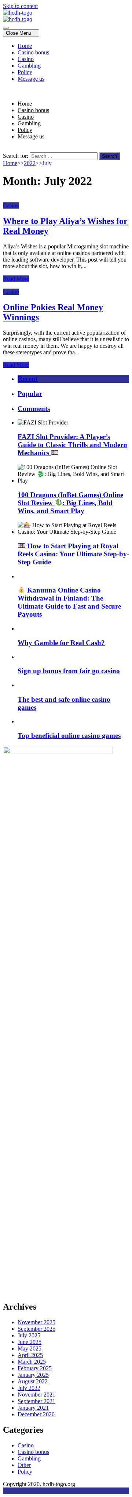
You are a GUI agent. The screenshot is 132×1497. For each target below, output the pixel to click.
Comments (34, 408)
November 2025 (36, 1322)
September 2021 (36, 1401)
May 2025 (29, 1348)
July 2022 (29, 1388)
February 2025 (35, 1368)
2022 (30, 163)
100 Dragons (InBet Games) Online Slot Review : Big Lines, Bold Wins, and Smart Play (70, 503)
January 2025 (33, 1375)
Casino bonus (33, 52)
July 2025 (29, 1335)
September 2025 (36, 1329)
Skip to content (20, 6)
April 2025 (30, 1355)
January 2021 (33, 1408)
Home (25, 46)
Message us (31, 79)
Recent (28, 378)
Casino (26, 59)
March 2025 (32, 1362)
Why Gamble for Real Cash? (61, 643)
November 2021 (36, 1394)
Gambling (29, 65)
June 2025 (29, 1342)
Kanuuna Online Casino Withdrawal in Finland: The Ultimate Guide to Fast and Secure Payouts (69, 602)
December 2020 (36, 1414)
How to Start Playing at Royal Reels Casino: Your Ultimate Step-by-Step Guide (73, 554)
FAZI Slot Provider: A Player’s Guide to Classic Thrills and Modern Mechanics (72, 445)
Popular (30, 393)
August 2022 (33, 1381)
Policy (25, 72)
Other (24, 1465)
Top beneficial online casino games (69, 735)
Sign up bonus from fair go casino (69, 671)
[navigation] (66, 62)
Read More (16, 278)
